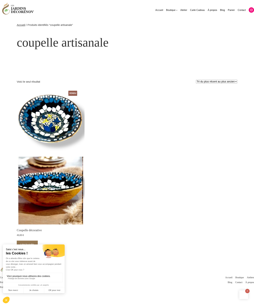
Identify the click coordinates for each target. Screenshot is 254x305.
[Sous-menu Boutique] (176, 10)
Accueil (21, 25)
